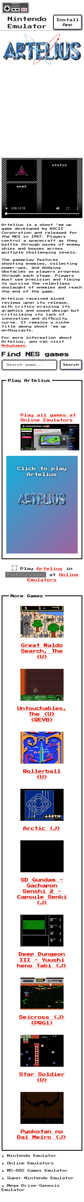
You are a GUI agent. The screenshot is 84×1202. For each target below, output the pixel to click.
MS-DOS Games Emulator (37, 1170)
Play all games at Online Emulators (48, 418)
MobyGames (13, 345)
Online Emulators (30, 1163)
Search (71, 365)
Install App (67, 22)
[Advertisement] (42, 113)
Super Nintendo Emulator (40, 1178)
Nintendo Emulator (32, 1155)
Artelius (50, 568)
